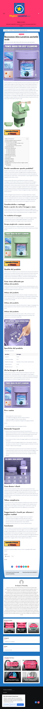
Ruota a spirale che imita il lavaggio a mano (15, 143)
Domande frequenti (10, 158)
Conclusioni (8, 164)
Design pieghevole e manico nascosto (14, 145)
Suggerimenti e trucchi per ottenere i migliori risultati (17, 162)
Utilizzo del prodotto (11, 149)
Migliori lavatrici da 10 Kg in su (9, 624)
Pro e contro (8, 157)
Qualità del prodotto (10, 146)
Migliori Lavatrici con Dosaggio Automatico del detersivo (30, 663)
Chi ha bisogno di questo (11, 155)
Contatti (5, 692)
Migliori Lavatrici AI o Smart (9, 622)
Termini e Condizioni (7, 689)
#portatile (30, 42)
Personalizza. (6, 704)
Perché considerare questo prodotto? (13, 140)
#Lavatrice (25, 42)
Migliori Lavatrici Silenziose (21, 627)
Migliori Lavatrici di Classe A (9, 627)
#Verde (33, 42)
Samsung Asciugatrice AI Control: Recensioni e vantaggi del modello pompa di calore (13, 680)
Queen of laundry (10, 42)
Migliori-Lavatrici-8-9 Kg (12, 665)
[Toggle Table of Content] (27, 139)
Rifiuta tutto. (13, 704)
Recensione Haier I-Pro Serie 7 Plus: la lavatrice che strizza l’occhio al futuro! (12, 668)
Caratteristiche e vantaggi (11, 141)
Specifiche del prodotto (10, 154)
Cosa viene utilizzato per (11, 148)
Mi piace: (9, 165)
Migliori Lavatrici (21, 22)
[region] (13, 701)
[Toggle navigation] (4, 13)
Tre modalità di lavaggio (12, 144)
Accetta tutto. (20, 704)
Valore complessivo (10, 161)
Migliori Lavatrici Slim (33, 626)
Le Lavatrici (21, 34)
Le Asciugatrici (13, 677)
